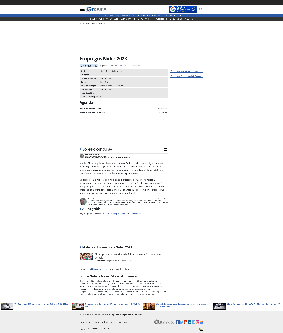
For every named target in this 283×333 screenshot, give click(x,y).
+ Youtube (118, 269)
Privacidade (123, 322)
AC (96, 19)
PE (157, 19)
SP (185, 19)
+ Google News (107, 269)
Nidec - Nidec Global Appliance (112, 71)
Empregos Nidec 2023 (99, 23)
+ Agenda (103, 66)
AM (107, 19)
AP (103, 19)
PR (153, 19)
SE (188, 19)
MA (129, 19)
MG (141, 19)
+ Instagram (128, 269)
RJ (163, 19)
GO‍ (125, 19)
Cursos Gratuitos (172, 15)
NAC (92, 19)
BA (111, 19)
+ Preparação (135, 66)
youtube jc (157, 15)
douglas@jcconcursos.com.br (95, 156)
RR (177, 19)
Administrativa (106, 85)
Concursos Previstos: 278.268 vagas (186, 76)
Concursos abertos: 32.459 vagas (185, 71)
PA (146, 19)
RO (174, 19)
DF (118, 19)
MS (137, 19)
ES (122, 19)
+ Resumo (113, 66)
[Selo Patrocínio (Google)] (183, 9)
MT (133, 19)
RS (170, 19)
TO (192, 19)
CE (115, 19)
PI (160, 19)
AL (100, 19)
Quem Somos (85, 322)
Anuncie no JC (110, 322)
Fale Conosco (98, 322)
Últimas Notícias (110, 15)
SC (181, 19)
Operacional (118, 85)
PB (149, 19)
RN (166, 19)
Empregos (145, 15)
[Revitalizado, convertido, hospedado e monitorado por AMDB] (201, 329)
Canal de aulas (137, 214)
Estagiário (104, 82)
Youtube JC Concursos (117, 214)
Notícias (123, 66)
